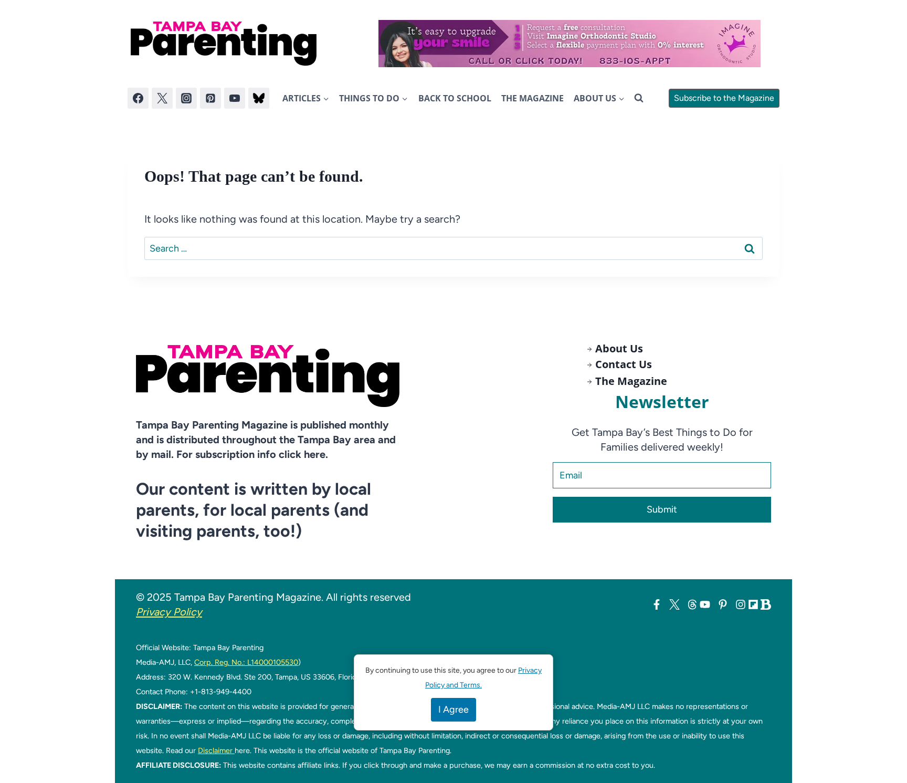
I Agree (453, 709)
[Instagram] (186, 98)
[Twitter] (162, 98)
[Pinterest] (210, 98)
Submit (662, 509)
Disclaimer (216, 750)
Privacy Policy (169, 611)
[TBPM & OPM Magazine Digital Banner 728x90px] (569, 43)
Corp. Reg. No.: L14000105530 (246, 662)
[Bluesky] (258, 98)
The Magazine (532, 98)
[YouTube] (234, 98)
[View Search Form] (638, 98)
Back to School (454, 98)
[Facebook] (138, 98)
